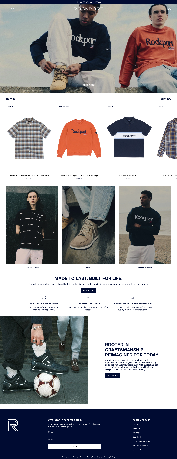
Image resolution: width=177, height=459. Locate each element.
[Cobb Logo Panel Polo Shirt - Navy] (129, 138)
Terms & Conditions (94, 457)
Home (82, 457)
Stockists (136, 433)
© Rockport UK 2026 (70, 457)
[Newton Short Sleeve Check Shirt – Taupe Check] (29, 138)
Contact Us (137, 450)
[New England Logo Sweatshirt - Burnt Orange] (79, 138)
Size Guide (137, 437)
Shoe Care (137, 429)
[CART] (169, 9)
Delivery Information (142, 441)
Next (173, 138)
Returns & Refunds (140, 446)
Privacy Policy (109, 457)
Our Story (137, 424)
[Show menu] (7, 9)
